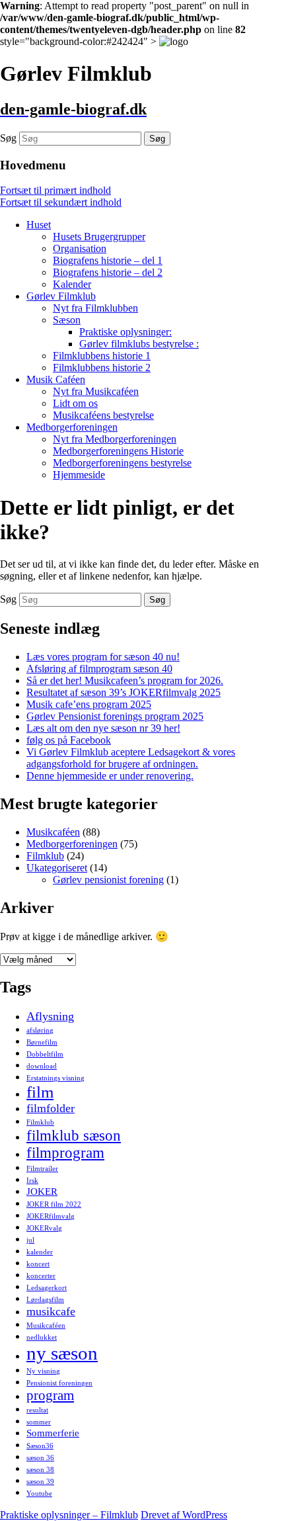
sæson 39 (40, 1481)
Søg (8, 138)
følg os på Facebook (68, 740)
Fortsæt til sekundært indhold (61, 202)
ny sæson (62, 1353)
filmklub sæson (73, 1135)
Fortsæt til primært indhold (55, 190)
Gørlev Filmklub (61, 296)
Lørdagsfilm (45, 1299)
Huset (38, 224)
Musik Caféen (55, 379)
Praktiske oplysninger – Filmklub (69, 1514)
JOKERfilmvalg (50, 1216)
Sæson (67, 320)
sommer (38, 1422)
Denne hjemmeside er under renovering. (110, 775)
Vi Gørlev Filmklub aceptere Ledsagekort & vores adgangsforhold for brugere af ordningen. (130, 757)
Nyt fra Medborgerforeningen (114, 439)
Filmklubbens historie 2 (102, 367)
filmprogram (65, 1153)
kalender (39, 1252)
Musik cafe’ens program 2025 (88, 704)
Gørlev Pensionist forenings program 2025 (114, 716)
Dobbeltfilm (44, 1054)
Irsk (32, 1180)
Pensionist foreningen (59, 1383)
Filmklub (45, 855)
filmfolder (50, 1108)
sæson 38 (40, 1469)
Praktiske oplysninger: (125, 331)
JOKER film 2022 (53, 1204)
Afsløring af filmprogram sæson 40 (99, 668)
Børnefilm (41, 1042)
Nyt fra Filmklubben (95, 308)
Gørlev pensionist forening (108, 879)
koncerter (40, 1276)
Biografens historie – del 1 (107, 260)
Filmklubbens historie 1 (102, 355)
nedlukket (41, 1337)
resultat (37, 1410)
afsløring (39, 1030)
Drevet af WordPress (184, 1514)
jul (30, 1240)
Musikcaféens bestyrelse (103, 415)
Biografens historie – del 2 (107, 272)
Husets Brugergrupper (99, 236)
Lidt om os (75, 403)
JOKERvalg (44, 1228)
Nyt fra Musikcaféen (96, 391)
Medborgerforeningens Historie (118, 450)
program (50, 1395)
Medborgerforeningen (72, 427)
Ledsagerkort (46, 1287)
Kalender (72, 284)
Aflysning (50, 1016)
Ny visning (43, 1371)
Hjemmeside (79, 474)
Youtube (39, 1493)
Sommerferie (52, 1432)
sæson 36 (40, 1457)
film (39, 1092)
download (41, 1066)
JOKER (41, 1191)
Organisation (79, 248)
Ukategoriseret (56, 867)
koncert (38, 1264)
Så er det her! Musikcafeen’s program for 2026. (124, 680)
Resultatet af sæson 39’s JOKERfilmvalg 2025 (123, 692)
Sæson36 (39, 1446)
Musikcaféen (53, 832)
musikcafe (50, 1311)
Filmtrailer (42, 1168)
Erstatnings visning (55, 1078)
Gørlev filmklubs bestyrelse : (139, 343)
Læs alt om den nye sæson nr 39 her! (103, 728)
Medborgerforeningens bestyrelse (122, 462)
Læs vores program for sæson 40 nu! (103, 656)
